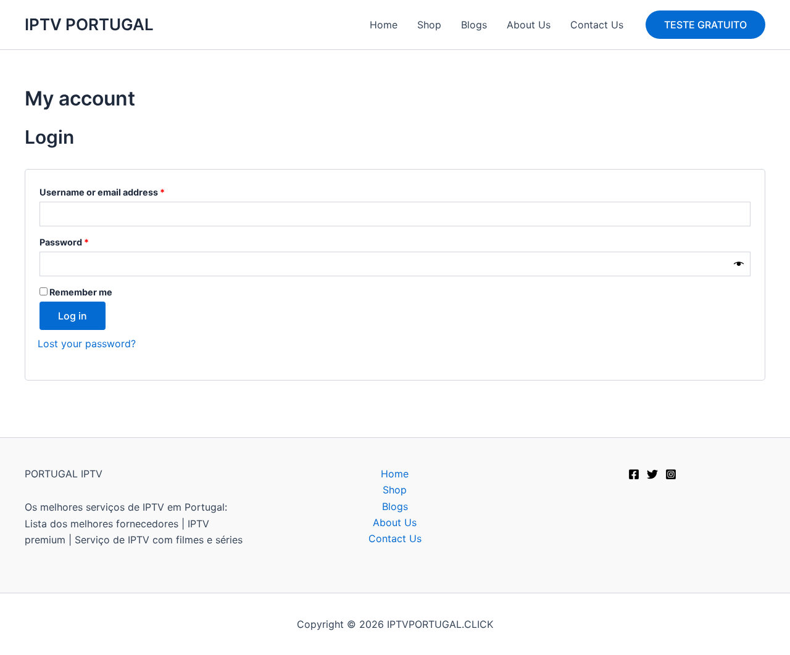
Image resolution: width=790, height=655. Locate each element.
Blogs (474, 25)
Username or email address (122, 190)
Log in (72, 316)
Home (383, 25)
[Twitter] (652, 474)
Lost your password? (87, 343)
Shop (429, 25)
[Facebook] (633, 474)
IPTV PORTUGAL (89, 24)
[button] (705, 24)
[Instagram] (670, 474)
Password (84, 240)
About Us (529, 25)
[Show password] (739, 264)
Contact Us (596, 25)
